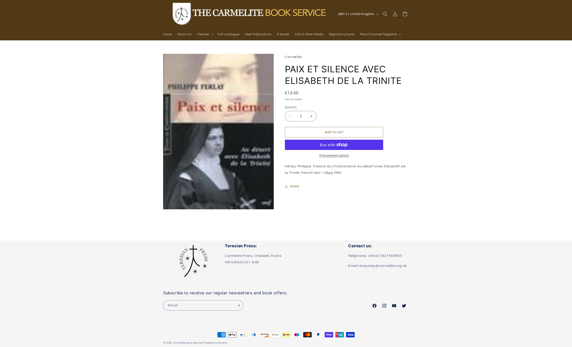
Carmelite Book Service (187, 343)
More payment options (334, 155)
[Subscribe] (238, 305)
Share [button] (294, 186)
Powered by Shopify (215, 343)
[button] (204, 34)
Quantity (291, 107)
